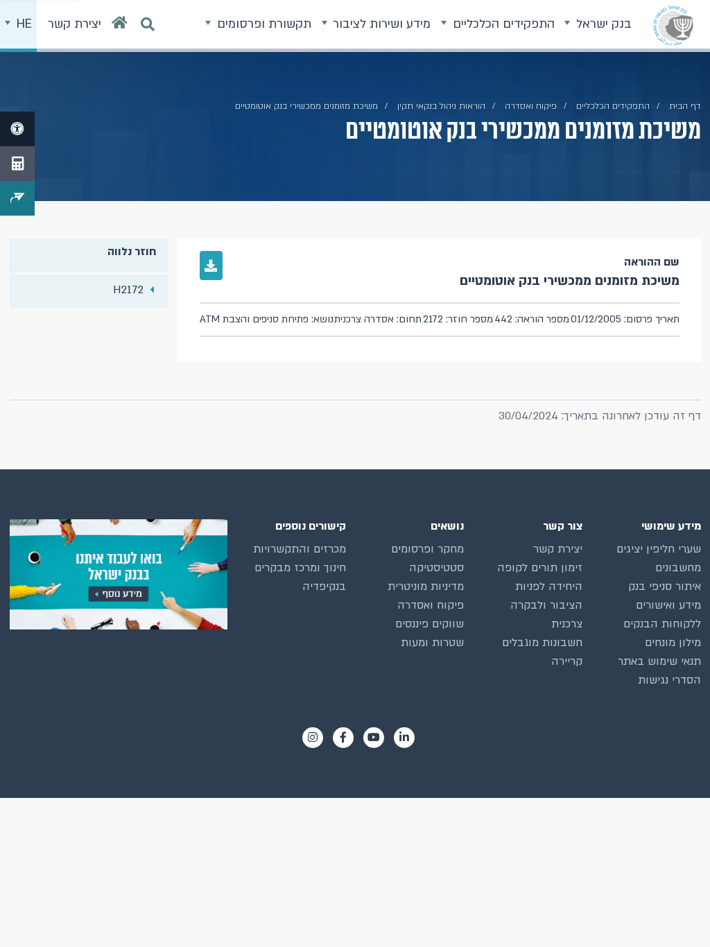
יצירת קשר (557, 549)
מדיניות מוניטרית (426, 586)
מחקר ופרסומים (427, 549)
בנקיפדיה (324, 586)
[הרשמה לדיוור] (17, 198)
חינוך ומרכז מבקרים (300, 567)
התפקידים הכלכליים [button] (502, 24)
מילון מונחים (673, 642)
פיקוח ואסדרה (430, 605)
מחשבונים (678, 567)
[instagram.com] (312, 737)
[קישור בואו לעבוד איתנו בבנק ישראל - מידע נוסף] (118, 574)
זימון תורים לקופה (539, 567)
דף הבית (685, 106)
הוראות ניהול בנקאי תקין (441, 106)
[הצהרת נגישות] (17, 129)
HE (22, 24)
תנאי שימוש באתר (659, 661)
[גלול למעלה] (675, 912)
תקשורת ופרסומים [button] (262, 24)
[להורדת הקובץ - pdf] (211, 265)
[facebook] (343, 737)
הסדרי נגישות (669, 680)
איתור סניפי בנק (664, 586)
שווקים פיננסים (429, 624)
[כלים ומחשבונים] (17, 163)
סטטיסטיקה (436, 567)
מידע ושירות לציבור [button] (380, 24)
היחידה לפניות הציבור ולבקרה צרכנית (546, 605)
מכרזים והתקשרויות (299, 549)
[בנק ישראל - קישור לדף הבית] (673, 25)
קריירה (566, 661)
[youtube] (373, 737)
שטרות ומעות (432, 642)
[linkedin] (404, 737)
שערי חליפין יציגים (658, 549)
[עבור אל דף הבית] (119, 26)
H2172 (128, 289)
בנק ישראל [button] (602, 24)
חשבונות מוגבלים (542, 642)
